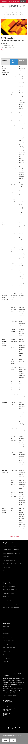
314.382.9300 (6, 704)
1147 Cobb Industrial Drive (9, 708)
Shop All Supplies (7, 611)
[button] (3, 6)
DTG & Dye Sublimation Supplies (11, 604)
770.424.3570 (6, 710)
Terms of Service (7, 654)
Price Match (6, 633)
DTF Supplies (6, 597)
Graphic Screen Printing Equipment (12, 563)
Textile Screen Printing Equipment (11, 553)
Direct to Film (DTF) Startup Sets (11, 549)
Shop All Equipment (8, 571)
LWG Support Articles (8, 640)
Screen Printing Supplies (9, 586)
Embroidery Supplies (8, 593)
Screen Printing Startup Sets (10, 546)
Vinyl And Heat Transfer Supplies (11, 607)
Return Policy (6, 651)
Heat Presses (6, 567)
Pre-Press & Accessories (9, 560)
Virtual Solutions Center (9, 647)
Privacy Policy (6, 658)
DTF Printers (6, 556)
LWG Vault (5, 661)
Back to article (15, 536)
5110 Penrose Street (7, 701)
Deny (13, 740)
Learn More (22, 1)
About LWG (6, 626)
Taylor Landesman (6, 49)
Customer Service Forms (9, 637)
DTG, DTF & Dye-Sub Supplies (10, 589)
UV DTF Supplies (7, 600)
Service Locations (7, 630)
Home (4, 12)
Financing (5, 644)
